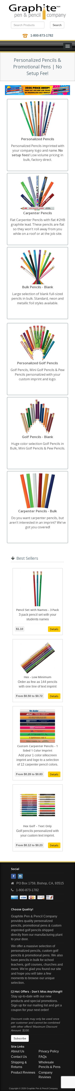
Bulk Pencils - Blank (37, 287)
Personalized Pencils (37, 139)
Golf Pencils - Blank (37, 436)
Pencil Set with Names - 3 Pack (37, 610)
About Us (17, 1051)
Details (54, 629)
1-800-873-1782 (41, 35)
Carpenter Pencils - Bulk (37, 511)
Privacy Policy (49, 1051)
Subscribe (20, 1038)
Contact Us (19, 1056)
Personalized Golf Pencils (37, 363)
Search (57, 25)
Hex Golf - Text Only (37, 826)
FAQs (43, 1056)
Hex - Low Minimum (37, 677)
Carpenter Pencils (37, 213)
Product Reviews (23, 1072)
